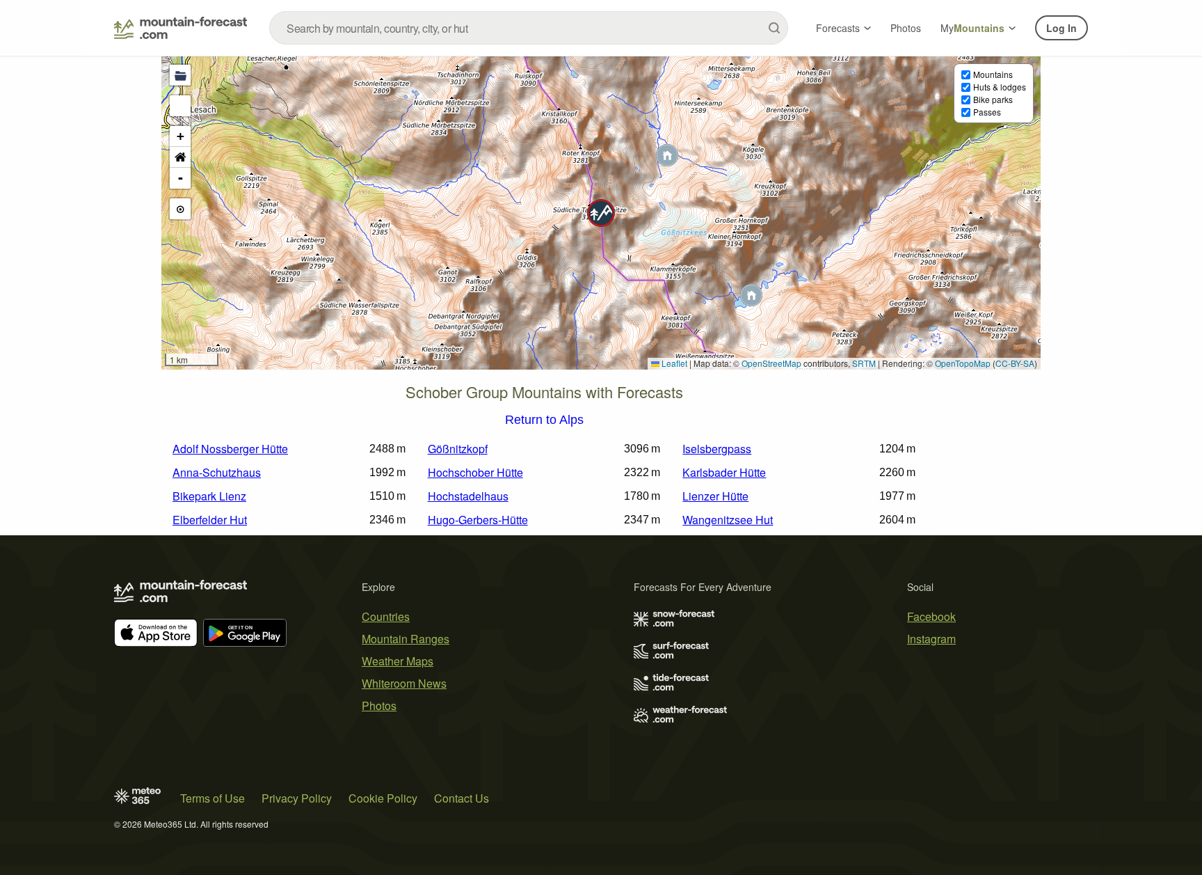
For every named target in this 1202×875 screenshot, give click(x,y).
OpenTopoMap (963, 363)
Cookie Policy (382, 798)
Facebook (931, 616)
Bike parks (993, 99)
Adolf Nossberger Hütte (230, 449)
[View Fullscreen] (180, 105)
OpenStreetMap (771, 363)
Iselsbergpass (716, 449)
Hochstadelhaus (468, 496)
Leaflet (673, 363)
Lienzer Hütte (715, 496)
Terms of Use (212, 798)
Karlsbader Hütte (724, 472)
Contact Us (461, 798)
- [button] (180, 178)
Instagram (931, 639)
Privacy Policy (297, 798)
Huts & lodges (999, 87)
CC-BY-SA (1014, 363)
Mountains (993, 74)
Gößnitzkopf (458, 449)
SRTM (864, 363)
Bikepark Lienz (209, 496)
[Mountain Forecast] (180, 28)
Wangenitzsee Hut (727, 520)
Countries (386, 616)
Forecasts (838, 28)
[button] (601, 213)
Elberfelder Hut (210, 520)
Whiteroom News (404, 683)
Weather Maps (397, 661)
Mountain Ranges (405, 639)
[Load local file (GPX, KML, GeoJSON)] (180, 75)
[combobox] (528, 28)
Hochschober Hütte (475, 472)
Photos (905, 28)
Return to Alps (544, 420)
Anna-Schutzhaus (217, 472)
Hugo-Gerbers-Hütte (478, 520)
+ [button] (180, 136)
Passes (987, 112)
